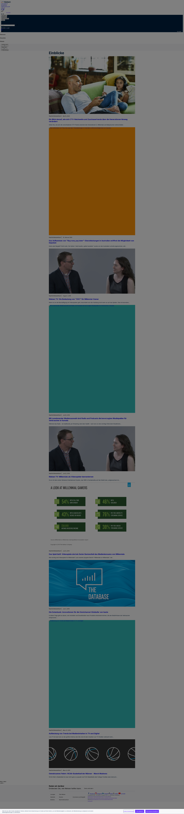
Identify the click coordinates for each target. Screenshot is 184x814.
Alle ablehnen (139, 811)
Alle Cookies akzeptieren (152, 811)
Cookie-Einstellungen (129, 811)
